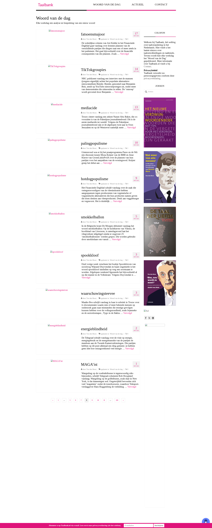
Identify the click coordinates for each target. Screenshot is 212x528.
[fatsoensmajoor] (57, 30)
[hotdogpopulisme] (56, 175)
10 (98, 400)
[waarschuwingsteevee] (57, 289)
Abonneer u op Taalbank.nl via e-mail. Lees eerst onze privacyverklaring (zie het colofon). (85, 525)
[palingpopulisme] (57, 139)
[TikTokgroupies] (56, 66)
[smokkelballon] (57, 213)
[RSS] (152, 318)
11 (104, 400)
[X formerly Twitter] (149, 318)
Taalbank (45, 4)
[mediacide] (56, 104)
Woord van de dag (116, 39)
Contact (147, 66)
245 (117, 400)
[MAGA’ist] (57, 360)
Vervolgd (124, 54)
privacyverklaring (152, 78)
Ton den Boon (91, 39)
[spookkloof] (56, 251)
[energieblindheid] (57, 325)
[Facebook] (145, 318)
